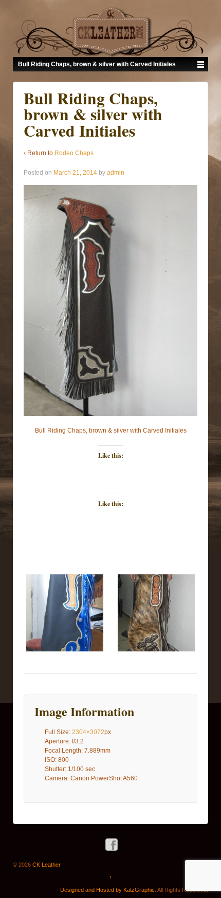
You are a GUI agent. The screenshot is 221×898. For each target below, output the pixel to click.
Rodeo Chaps (74, 153)
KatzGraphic (139, 890)
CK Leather (46, 865)
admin (115, 172)
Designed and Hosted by (91, 890)
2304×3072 (88, 732)
